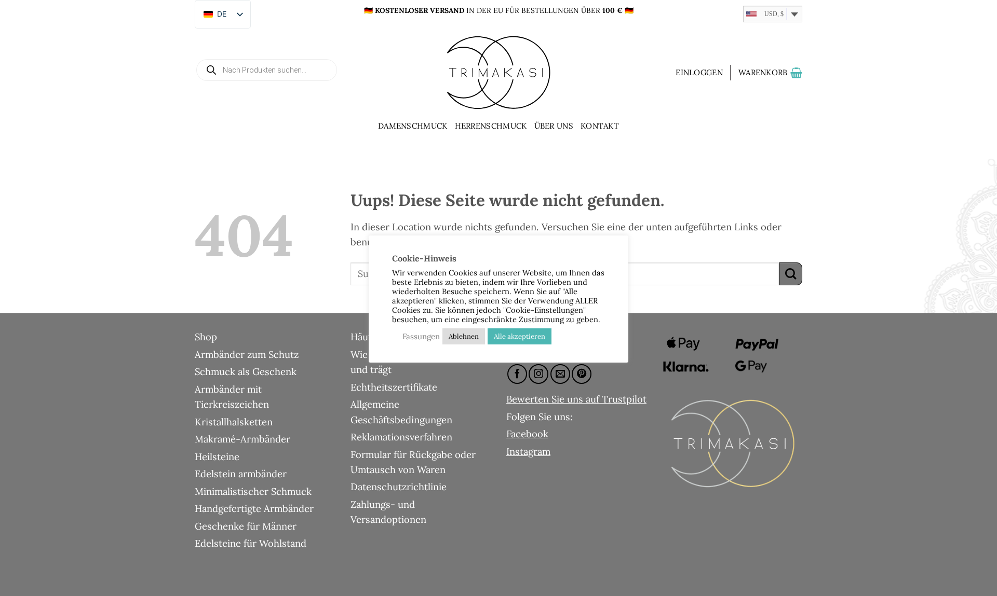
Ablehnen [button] (464, 336)
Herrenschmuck (491, 126)
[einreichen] (790, 274)
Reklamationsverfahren (401, 437)
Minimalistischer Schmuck (253, 491)
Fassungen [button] (421, 336)
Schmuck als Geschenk (246, 371)
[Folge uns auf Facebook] (517, 374)
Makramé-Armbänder (242, 439)
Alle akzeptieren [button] (519, 336)
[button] (699, 72)
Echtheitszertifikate (394, 387)
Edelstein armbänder (241, 473)
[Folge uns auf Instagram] (538, 374)
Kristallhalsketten (234, 421)
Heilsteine (217, 456)
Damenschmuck (413, 126)
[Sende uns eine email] (560, 374)
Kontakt (600, 126)
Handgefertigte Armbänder (254, 508)
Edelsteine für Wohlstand (250, 543)
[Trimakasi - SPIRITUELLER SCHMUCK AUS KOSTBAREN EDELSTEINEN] (498, 72)
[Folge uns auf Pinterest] (581, 374)
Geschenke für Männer (246, 526)
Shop (206, 336)
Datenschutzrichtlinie (399, 486)
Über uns (553, 126)
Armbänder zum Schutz (247, 354)
